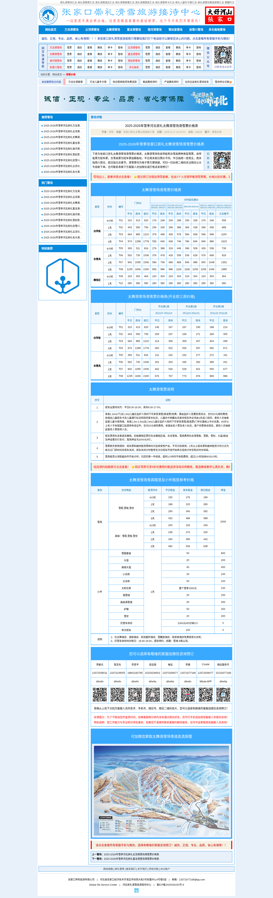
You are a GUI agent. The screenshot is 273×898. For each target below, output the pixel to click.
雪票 (69, 47)
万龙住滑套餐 (75, 82)
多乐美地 (134, 67)
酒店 (79, 47)
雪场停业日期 (222, 82)
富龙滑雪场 (134, 29)
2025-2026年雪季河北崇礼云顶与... (63, 166)
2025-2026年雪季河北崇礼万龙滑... (63, 125)
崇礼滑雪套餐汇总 (125, 2)
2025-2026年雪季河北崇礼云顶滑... (63, 131)
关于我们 (142, 869)
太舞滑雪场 (113, 29)
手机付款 (153, 869)
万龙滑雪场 (72, 29)
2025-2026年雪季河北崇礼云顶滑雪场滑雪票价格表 (131, 854)
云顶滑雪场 (92, 29)
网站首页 (50, 29)
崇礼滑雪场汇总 (68, 2)
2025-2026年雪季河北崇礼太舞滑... (63, 137)
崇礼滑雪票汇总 (86, 2)
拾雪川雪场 (196, 29)
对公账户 (165, 869)
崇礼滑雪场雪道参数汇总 (211, 2)
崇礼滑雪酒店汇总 (105, 2)
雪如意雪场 (175, 29)
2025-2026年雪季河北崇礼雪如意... (63, 154)
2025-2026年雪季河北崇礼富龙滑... (63, 143)
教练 (100, 47)
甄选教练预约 (150, 82)
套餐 (89, 47)
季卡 (110, 47)
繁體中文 (229, 2)
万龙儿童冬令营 (98, 82)
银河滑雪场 (155, 29)
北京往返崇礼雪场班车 (197, 82)
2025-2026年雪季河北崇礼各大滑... (63, 172)
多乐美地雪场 (217, 29)
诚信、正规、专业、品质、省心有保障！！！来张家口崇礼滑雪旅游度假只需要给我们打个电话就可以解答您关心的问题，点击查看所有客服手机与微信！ (136, 38)
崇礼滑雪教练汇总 (144, 2)
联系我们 (131, 869)
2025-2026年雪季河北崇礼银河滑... (63, 148)
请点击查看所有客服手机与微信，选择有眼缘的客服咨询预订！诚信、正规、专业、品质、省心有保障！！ (161, 845)
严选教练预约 (171, 82)
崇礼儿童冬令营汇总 (186, 2)
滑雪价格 (71, 74)
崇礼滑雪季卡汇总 (164, 2)
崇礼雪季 (119, 869)
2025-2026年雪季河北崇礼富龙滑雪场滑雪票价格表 (131, 858)
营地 (120, 47)
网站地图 (108, 869)
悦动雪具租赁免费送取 (125, 82)
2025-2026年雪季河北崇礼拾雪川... (63, 160)
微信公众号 (208, 57)
